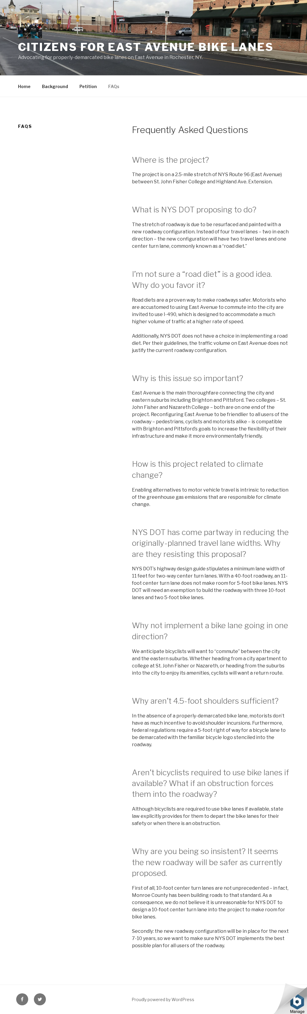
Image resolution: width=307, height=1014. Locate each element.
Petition (88, 86)
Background (55, 86)
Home (24, 86)
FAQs (113, 86)
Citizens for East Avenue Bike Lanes (146, 47)
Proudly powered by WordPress (163, 999)
